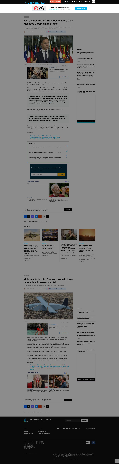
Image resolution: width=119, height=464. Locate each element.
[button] (86, 2)
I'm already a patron (81, 8)
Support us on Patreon (54, 9)
